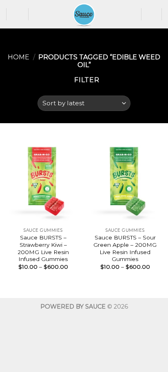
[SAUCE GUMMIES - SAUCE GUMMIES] (84, 14)
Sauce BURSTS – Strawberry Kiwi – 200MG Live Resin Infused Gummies (43, 248)
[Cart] (152, 14)
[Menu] (17, 14)
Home (18, 57)
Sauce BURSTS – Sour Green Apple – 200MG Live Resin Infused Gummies (125, 248)
